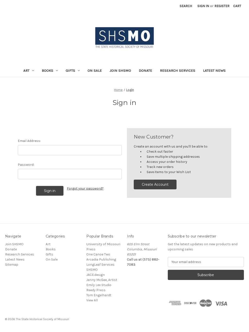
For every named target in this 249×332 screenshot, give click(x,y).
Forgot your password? (85, 188)
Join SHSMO (120, 70)
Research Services (177, 70)
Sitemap (11, 264)
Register (222, 6)
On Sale (95, 70)
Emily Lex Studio (98, 285)
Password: (26, 165)
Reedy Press (96, 290)
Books (47, 70)
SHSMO (92, 270)
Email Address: (29, 141)
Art (26, 70)
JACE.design (95, 275)
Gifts (70, 70)
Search (186, 6)
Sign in (203, 6)
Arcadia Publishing (101, 259)
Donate (145, 70)
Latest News (214, 70)
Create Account (155, 184)
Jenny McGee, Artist (101, 280)
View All (92, 300)
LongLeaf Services (100, 264)
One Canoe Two (98, 254)
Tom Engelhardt (98, 295)
